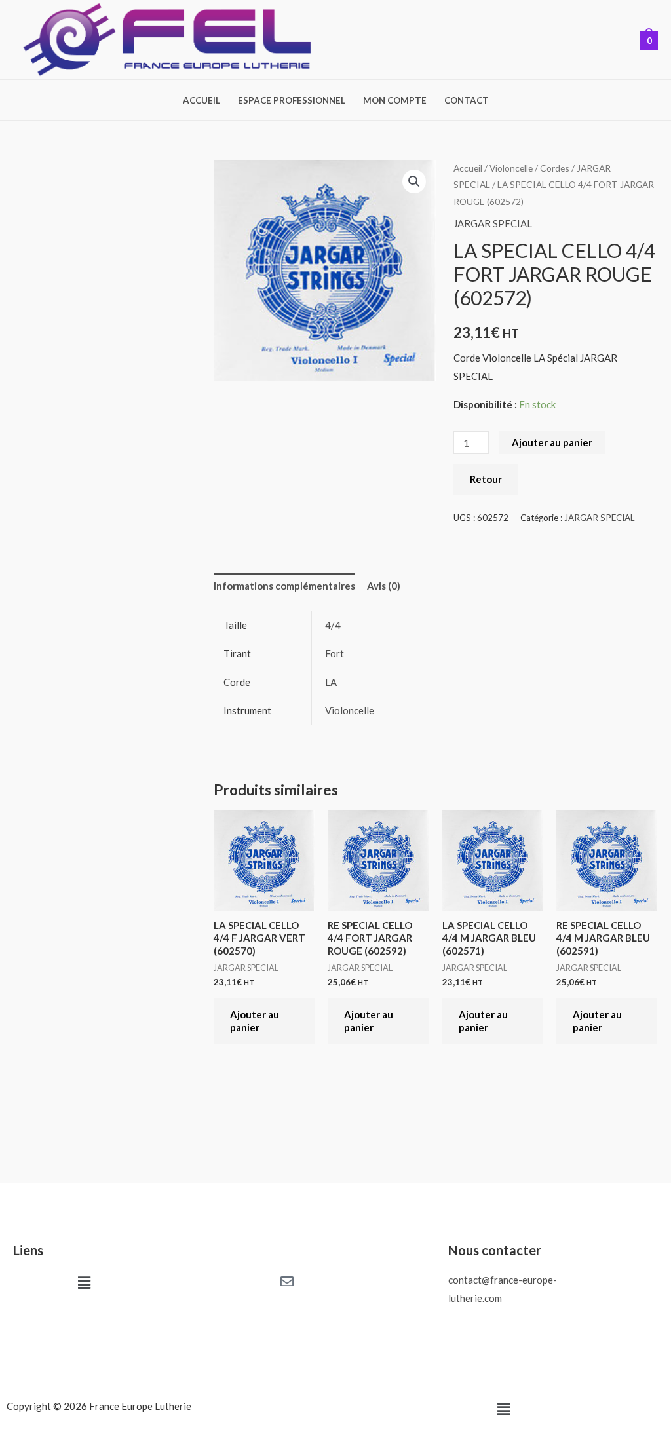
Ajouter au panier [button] (254, 1020)
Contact (466, 100)
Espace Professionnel (291, 100)
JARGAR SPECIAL (492, 223)
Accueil (201, 100)
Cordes (554, 168)
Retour (486, 479)
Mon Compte (395, 100)
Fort (334, 653)
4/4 (333, 625)
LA (331, 682)
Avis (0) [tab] (383, 586)
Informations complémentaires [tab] (284, 586)
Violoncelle (511, 168)
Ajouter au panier (552, 442)
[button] (414, 181)
